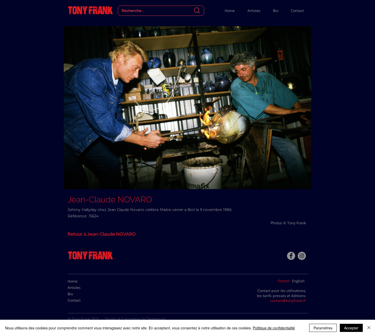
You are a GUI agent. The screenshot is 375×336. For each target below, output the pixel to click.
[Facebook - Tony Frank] (291, 256)
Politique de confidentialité (274, 327)
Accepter (351, 327)
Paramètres (323, 327)
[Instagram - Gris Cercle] (302, 256)
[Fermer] (369, 328)
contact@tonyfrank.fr (288, 300)
